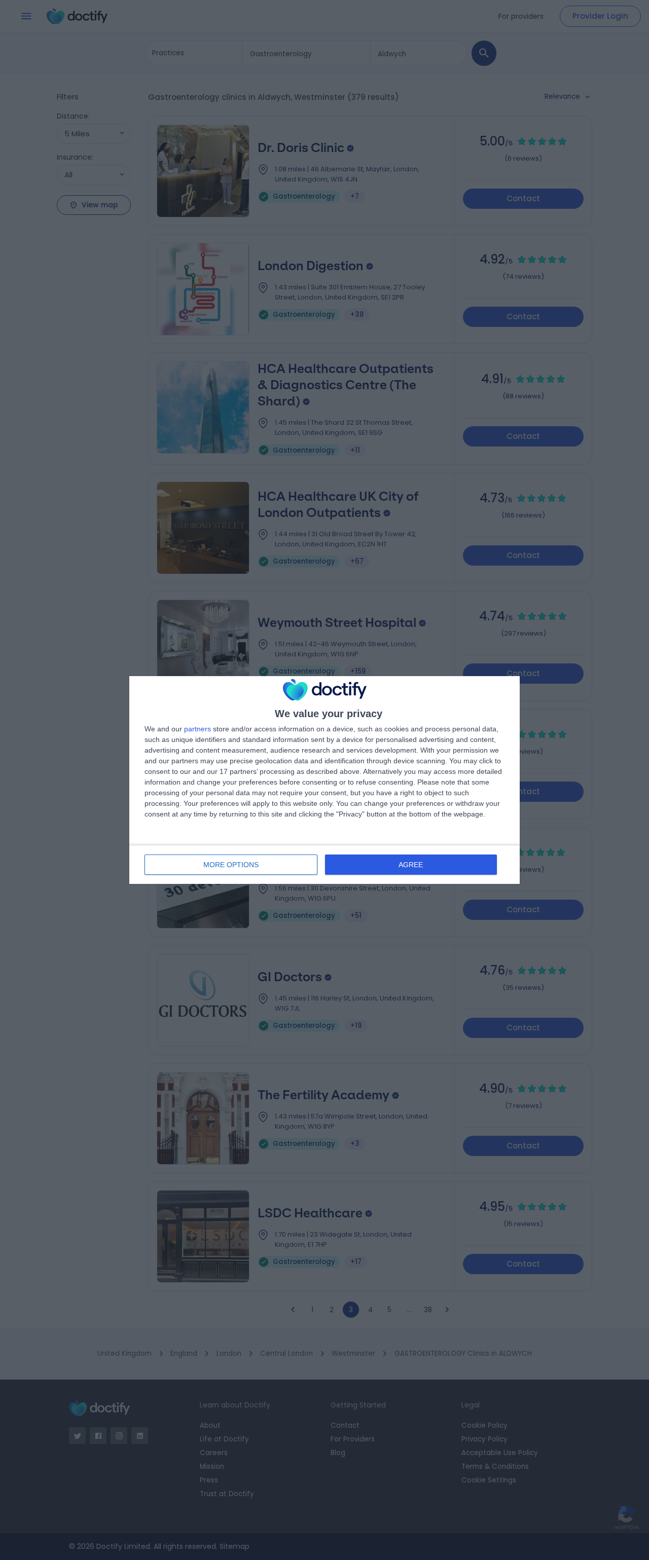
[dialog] (324, 780)
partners (197, 728)
